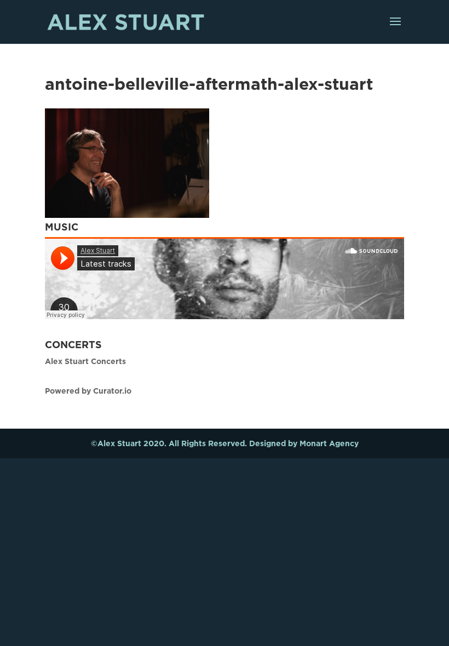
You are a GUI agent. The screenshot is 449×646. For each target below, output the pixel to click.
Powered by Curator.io (88, 391)
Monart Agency (329, 443)
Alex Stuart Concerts (85, 361)
